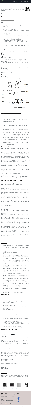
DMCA (18, 398)
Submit (21, 1)
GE (3, 5)
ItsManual (3, 406)
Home (14, 1)
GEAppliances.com (3, 331)
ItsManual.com (5, 394)
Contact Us (18, 397)
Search (18, 395)
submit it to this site (7, 403)
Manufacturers (17, 1)
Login (27, 1)
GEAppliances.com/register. (8, 370)
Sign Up (25, 1)
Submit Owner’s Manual (20, 396)
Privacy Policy (19, 399)
